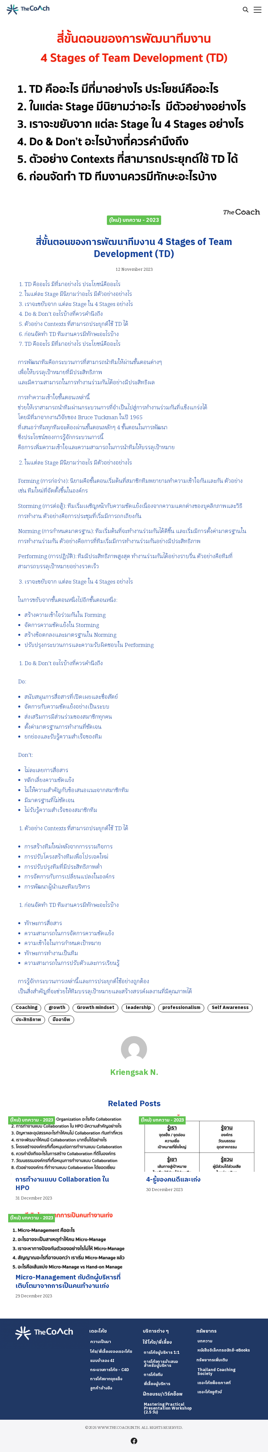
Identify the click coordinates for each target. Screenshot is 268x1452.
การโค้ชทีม (153, 1375)
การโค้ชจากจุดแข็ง (106, 1379)
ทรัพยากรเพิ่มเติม (212, 1360)
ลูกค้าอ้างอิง (101, 1388)
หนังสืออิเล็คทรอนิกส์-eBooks (223, 1350)
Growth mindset (95, 1008)
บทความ (204, 1341)
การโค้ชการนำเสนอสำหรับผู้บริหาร (161, 1364)
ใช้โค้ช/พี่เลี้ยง (157, 1342)
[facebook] (134, 1441)
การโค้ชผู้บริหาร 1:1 (161, 1353)
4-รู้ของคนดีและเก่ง (173, 1179)
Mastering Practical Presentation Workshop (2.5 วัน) (168, 1408)
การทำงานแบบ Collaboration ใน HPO (62, 1184)
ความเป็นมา (100, 1342)
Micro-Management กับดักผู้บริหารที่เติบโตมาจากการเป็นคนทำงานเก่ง (68, 1282)
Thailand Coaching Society (216, 1372)
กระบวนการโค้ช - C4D (109, 1370)
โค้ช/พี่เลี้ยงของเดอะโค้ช (111, 1352)
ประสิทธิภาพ (28, 1020)
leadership (138, 1008)
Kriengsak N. (134, 1072)
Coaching (26, 1008)
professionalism (181, 1008)
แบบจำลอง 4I (102, 1361)
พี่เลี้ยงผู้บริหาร (157, 1384)
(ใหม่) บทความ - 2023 (134, 220)
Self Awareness (230, 1008)
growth (57, 1008)
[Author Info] (134, 1061)
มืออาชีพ (61, 1020)
